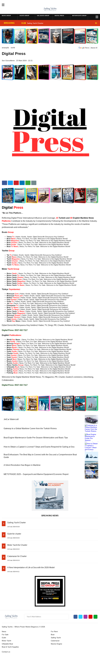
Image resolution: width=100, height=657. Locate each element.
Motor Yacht (6, 641)
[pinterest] (22, 183)
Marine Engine (56, 644)
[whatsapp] (95, 617)
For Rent (54, 631)
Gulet (4, 638)
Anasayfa (5, 48)
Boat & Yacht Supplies (10, 647)
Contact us (6, 652)
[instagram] (85, 617)
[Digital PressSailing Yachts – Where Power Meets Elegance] (50, 9)
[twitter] (10, 183)
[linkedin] (16, 183)
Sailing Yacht (56, 638)
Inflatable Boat (7, 644)
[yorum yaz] (33, 183)
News (4, 631)
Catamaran (55, 641)
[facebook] (4, 183)
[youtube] (90, 617)
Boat (52, 635)
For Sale (5, 635)
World (13, 48)
